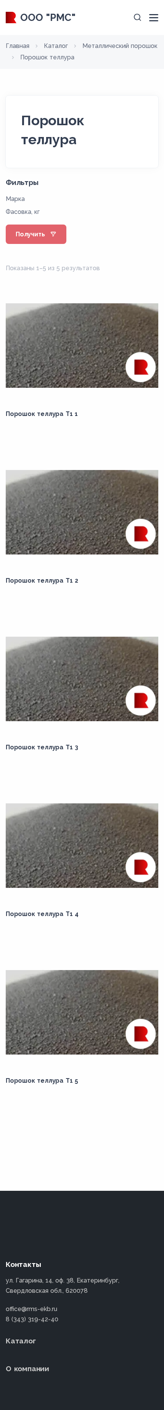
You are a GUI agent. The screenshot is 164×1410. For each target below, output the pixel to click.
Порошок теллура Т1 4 (42, 914)
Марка (15, 198)
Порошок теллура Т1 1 (42, 413)
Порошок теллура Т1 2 (42, 580)
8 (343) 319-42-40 (32, 1319)
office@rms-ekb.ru (31, 1309)
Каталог (21, 1341)
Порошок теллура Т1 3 (42, 747)
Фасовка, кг (23, 211)
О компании (27, 1368)
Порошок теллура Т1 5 (42, 1080)
